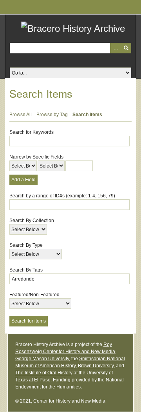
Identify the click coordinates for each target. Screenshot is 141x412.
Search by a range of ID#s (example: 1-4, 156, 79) (62, 196)
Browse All (20, 114)
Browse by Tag (52, 114)
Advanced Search (115, 48)
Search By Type (26, 245)
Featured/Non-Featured (34, 294)
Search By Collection (31, 220)
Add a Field (23, 179)
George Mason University (42, 358)
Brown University (96, 365)
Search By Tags (26, 270)
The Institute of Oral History (43, 373)
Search (126, 48)
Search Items (87, 114)
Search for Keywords (31, 132)
